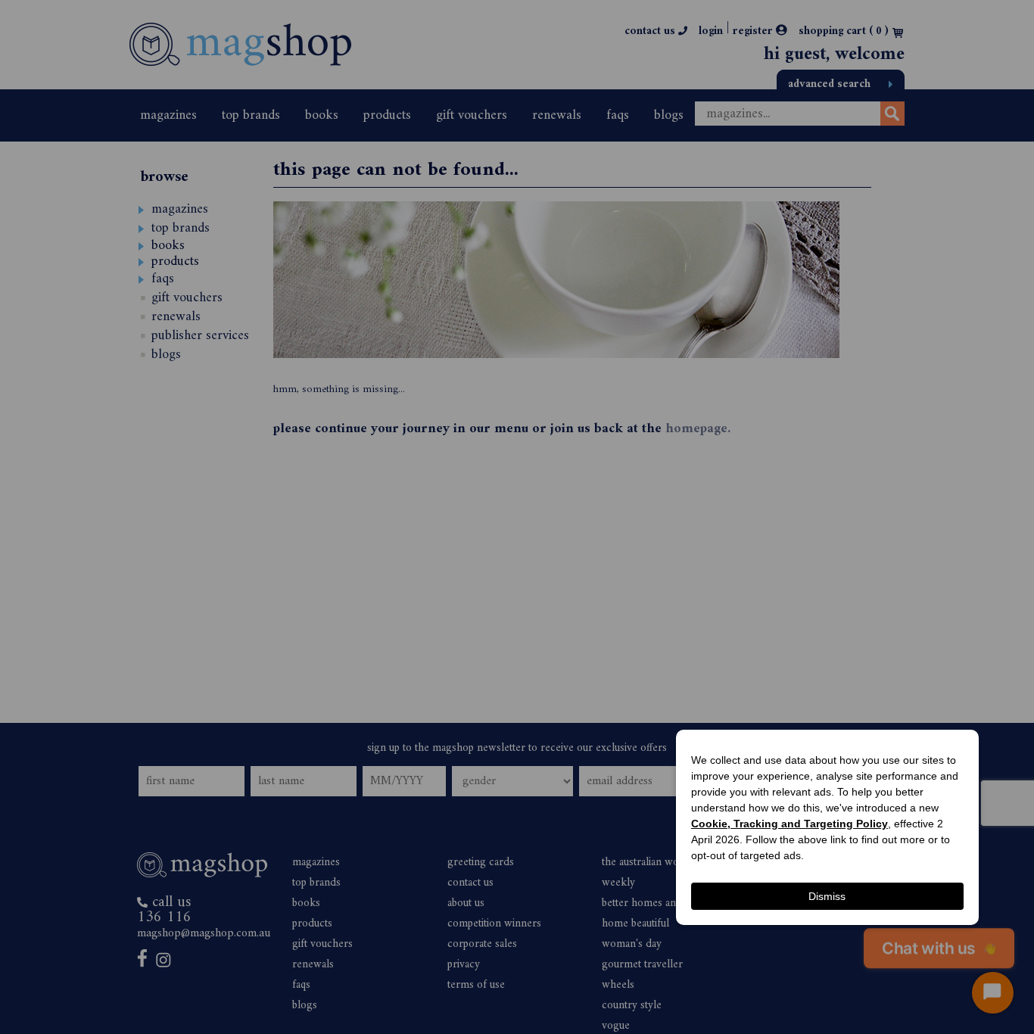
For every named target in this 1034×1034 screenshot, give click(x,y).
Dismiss (827, 896)
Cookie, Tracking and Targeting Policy (789, 824)
